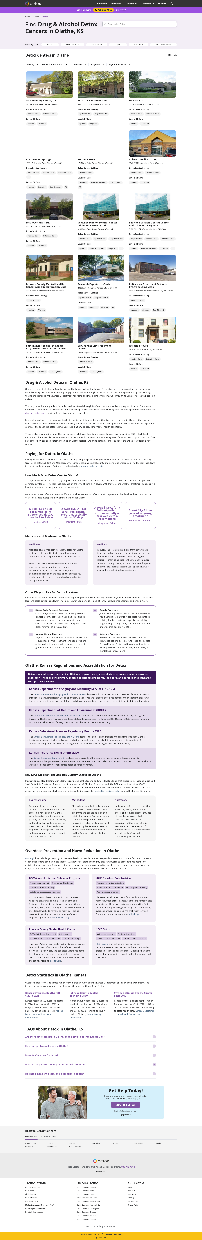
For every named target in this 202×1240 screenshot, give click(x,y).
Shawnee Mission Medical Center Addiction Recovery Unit (97, 224)
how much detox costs (91, 466)
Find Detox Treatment (88, 1183)
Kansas (36, 17)
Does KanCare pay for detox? (41, 1055)
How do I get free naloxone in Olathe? (46, 1046)
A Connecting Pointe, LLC (41, 100)
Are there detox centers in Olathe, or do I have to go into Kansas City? (65, 1036)
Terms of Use (133, 1201)
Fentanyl (29, 858)
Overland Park (72, 44)
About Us (131, 1191)
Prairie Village (96, 1143)
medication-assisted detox (107, 791)
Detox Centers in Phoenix (86, 1219)
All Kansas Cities (48, 1136)
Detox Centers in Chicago (86, 1212)
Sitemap (131, 1198)
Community (148, 3)
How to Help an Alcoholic (34, 1212)
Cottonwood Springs (38, 159)
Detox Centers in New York (87, 1198)
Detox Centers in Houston (86, 1215)
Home (27, 17)
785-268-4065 (104, 9)
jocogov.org (55, 960)
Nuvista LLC (136, 100)
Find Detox (101, 3)
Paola (158, 1143)
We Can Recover (87, 159)
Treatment (131, 3)
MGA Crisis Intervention (92, 100)
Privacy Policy (133, 1205)
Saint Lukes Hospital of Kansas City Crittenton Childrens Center (46, 347)
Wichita (50, 44)
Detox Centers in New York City (89, 1205)
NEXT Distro (102, 944)
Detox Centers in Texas (85, 1191)
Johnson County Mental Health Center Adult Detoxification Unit (46, 285)
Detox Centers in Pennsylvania (88, 1201)
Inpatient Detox (31, 1198)
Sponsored (121, 10)
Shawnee (50, 1143)
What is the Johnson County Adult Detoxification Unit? (56, 1064)
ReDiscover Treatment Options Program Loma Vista (148, 285)
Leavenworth (52, 1147)
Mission (115, 1143)
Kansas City (97, 44)
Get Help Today (101, 1234)
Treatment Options (35, 1183)
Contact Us (132, 1194)
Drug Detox (29, 1191)
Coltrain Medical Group (143, 159)
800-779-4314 (128, 1167)
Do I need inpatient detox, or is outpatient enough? (54, 1073)
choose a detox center (36, 413)
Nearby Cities (31, 1136)
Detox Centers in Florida (86, 1194)
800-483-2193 (125, 1105)
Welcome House (138, 345)
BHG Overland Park (38, 222)
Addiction (116, 3)
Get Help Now (83, 9)
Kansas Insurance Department (48, 758)
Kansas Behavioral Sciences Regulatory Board (56, 736)
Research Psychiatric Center (95, 284)
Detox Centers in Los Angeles (88, 1208)
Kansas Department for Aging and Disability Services (60, 694)
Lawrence (138, 44)
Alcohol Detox (30, 1194)
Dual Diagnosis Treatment (35, 1208)
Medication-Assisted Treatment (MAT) (39, 1205)
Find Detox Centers (32, 1187)
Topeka (118, 44)
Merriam (72, 1143)
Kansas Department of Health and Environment (57, 715)
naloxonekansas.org (60, 917)
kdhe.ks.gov (135, 914)
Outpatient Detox (31, 1201)
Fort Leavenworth (163, 44)
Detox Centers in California (87, 1187)
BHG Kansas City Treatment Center (94, 347)
